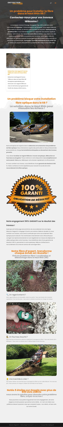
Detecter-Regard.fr (14, 425)
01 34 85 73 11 (52, 40)
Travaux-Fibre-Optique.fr (47, 425)
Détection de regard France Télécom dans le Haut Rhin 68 (17, 72)
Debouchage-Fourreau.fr (27, 425)
